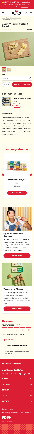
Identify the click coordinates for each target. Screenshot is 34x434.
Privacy (12, 409)
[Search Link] (7, 12)
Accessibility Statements (10, 413)
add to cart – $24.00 (22, 84)
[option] (17, 49)
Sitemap (4, 409)
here (28, 131)
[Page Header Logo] (16, 12)
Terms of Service (25, 413)
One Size (6, 78)
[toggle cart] (31, 12)
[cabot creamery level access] (6, 417)
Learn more (24, 7)
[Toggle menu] (3, 12)
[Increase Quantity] (9, 84)
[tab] (17, 124)
